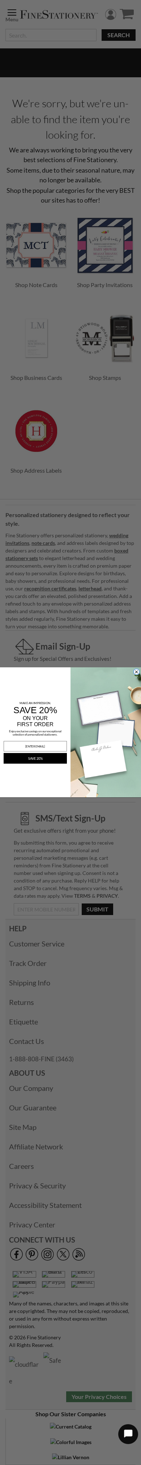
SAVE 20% (35, 758)
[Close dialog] (136, 672)
